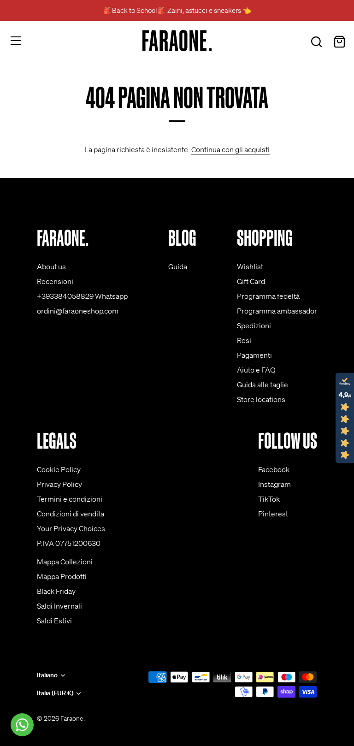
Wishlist (250, 266)
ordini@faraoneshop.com (77, 310)
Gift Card (251, 281)
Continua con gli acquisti (230, 149)
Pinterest (273, 513)
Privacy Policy (59, 484)
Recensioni (55, 281)
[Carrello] (339, 42)
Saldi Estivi (54, 620)
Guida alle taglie (262, 384)
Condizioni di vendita (70, 513)
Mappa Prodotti (62, 576)
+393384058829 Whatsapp (82, 296)
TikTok (269, 498)
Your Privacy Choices (71, 528)
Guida (177, 266)
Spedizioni (254, 325)
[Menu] (16, 40)
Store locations (261, 399)
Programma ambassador (277, 310)
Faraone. (72, 718)
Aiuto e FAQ (256, 369)
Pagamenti (254, 355)
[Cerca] (316, 42)
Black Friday (56, 591)
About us (51, 266)
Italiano (47, 675)
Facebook (273, 469)
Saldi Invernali (59, 605)
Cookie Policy (59, 469)
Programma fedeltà (268, 296)
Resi (244, 340)
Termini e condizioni (69, 498)
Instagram (274, 484)
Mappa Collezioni (65, 561)
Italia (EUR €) (55, 693)
